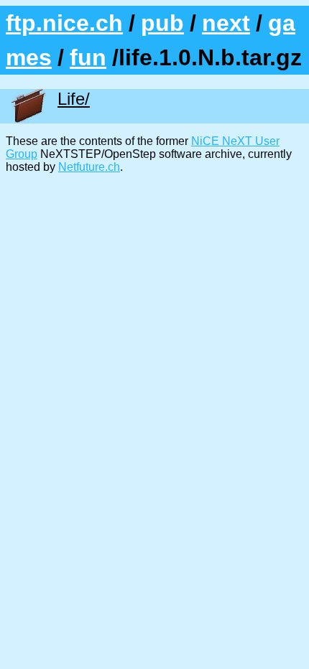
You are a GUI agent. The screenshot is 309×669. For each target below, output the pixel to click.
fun (88, 57)
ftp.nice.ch (64, 23)
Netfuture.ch (89, 167)
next (226, 23)
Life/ (73, 98)
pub (162, 23)
